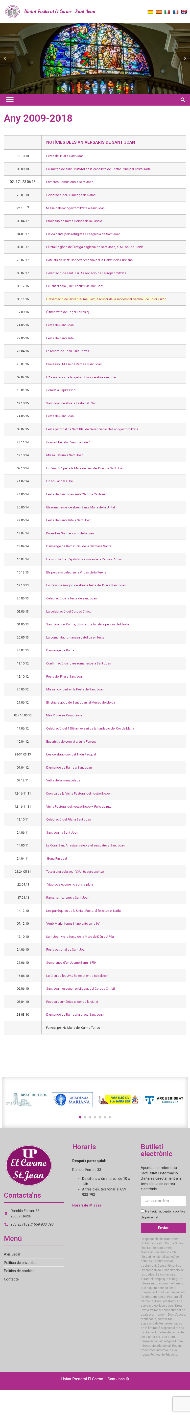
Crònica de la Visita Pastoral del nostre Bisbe (78, 793)
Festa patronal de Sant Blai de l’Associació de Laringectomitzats (92, 429)
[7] (109, 1117)
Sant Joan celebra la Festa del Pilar (71, 403)
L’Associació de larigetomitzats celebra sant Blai (81, 377)
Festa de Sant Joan (60, 325)
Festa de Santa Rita (60, 338)
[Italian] (167, 11)
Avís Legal (12, 1254)
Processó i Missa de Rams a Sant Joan (74, 364)
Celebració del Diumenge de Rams (70, 195)
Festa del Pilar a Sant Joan (65, 156)
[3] (90, 1117)
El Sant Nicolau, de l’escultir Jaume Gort (74, 286)
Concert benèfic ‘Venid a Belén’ (68, 442)
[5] (99, 1117)
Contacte (11, 1279)
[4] (95, 1117)
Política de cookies (19, 1271)
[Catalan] (150, 11)
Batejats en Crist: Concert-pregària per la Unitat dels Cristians (89, 260)
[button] (4, 58)
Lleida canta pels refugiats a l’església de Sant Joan (83, 234)
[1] (80, 1117)
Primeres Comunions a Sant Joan (69, 182)
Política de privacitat (20, 1263)
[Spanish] (159, 11)
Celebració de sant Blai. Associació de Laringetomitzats (86, 273)
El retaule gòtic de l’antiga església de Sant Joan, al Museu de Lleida (94, 247)
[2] (85, 1117)
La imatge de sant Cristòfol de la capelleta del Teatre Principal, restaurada (98, 169)
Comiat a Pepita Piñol (61, 390)
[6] (104, 1117)
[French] (176, 11)
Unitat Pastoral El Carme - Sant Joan (59, 11)
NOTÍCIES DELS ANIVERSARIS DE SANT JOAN (90, 142)
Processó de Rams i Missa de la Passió (74, 221)
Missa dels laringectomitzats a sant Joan (75, 208)
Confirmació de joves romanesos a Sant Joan (78, 663)
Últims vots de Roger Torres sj (67, 312)
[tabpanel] (26, 1100)
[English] (184, 11)
